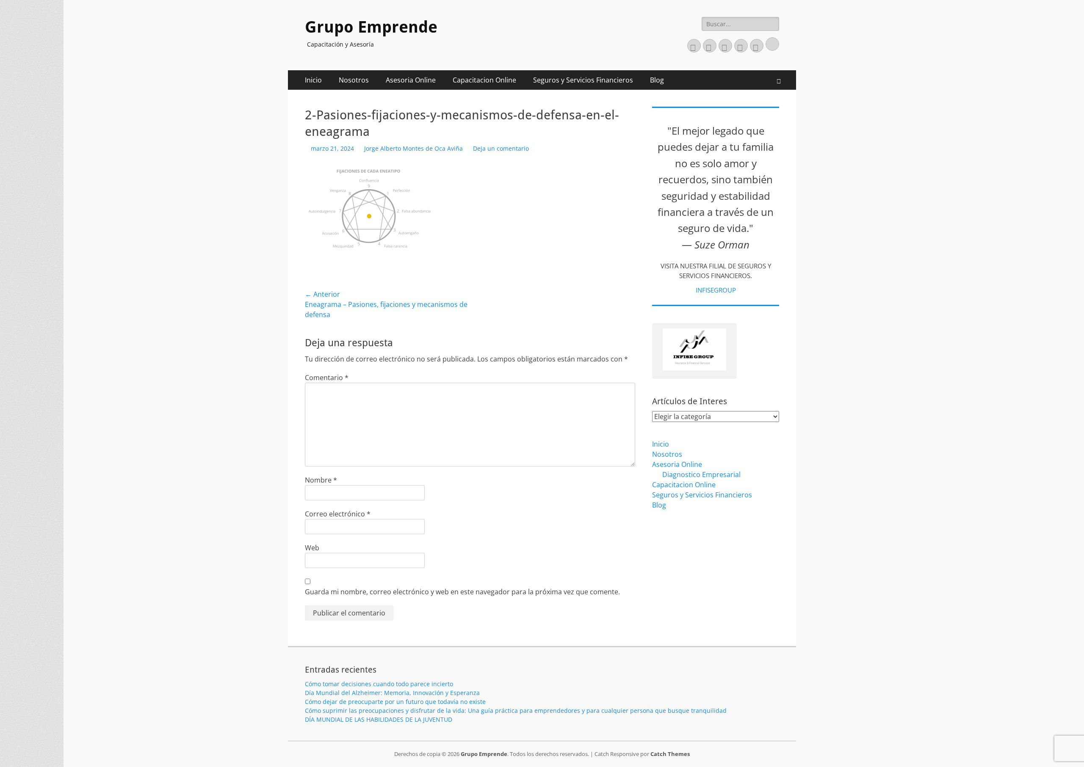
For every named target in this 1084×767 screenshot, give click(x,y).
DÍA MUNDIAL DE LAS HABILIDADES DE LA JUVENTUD (378, 719)
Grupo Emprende (371, 27)
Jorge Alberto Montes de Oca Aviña (413, 148)
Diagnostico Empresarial (701, 474)
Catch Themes (670, 754)
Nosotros (354, 80)
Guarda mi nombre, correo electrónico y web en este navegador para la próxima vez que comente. (462, 591)
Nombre (321, 480)
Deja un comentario (501, 148)
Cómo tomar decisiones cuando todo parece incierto (379, 684)
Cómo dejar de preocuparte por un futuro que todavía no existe (395, 702)
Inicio (313, 80)
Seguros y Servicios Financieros (583, 80)
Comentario (326, 377)
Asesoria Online (411, 80)
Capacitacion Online (484, 80)
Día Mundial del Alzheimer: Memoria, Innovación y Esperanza (392, 693)
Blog (657, 80)
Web (312, 547)
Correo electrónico (338, 514)
